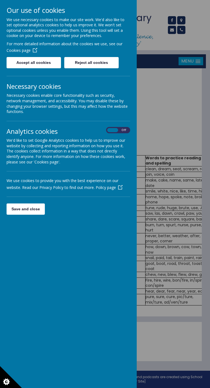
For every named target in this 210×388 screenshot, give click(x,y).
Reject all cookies (91, 62)
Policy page (106, 187)
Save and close (25, 209)
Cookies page (19, 50)
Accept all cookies (33, 62)
